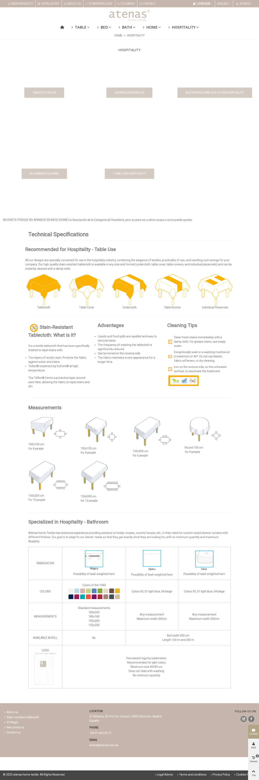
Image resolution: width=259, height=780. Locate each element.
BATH (127, 27)
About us (12, 712)
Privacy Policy (221, 774)
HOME (152, 27)
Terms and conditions (193, 774)
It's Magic (12, 722)
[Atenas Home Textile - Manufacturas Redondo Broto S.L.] (129, 15)
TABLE (80, 27)
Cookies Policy (245, 774)
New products (15, 727)
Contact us (13, 732)
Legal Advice (165, 774)
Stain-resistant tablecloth (23, 717)
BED (104, 27)
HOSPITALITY (183, 27)
